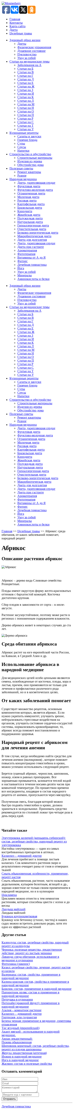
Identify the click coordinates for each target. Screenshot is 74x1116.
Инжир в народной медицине (22, 1056)
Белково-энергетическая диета (37, 232)
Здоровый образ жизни (24, 40)
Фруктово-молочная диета (35, 189)
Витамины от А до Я (31, 257)
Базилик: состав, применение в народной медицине (36, 988)
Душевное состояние (31, 50)
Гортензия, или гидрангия (19, 1017)
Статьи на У (25, 129)
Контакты (16, 22)
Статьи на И (25, 93)
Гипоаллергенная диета (33, 225)
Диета (13, 29)
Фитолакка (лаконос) (16, 964)
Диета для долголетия (32, 239)
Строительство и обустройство (30, 154)
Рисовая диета (27, 200)
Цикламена (9, 895)
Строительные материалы (34, 157)
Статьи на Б (25, 68)
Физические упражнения (34, 47)
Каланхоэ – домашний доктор (22, 855)
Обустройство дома (30, 165)
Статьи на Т (25, 125)
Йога (20, 268)
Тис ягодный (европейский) (20, 1028)
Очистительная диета (31, 229)
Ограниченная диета (31, 193)
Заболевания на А (29, 65)
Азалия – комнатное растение (21, 1010)
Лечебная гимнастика (32, 264)
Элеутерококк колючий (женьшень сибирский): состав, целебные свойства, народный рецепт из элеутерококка (34, 841)
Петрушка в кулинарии (17, 999)
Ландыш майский (13, 909)
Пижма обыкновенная (17, 1042)
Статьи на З (25, 90)
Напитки (23, 150)
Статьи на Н (25, 108)
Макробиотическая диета (34, 236)
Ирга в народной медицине (20, 1060)
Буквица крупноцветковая (19, 916)
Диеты (21, 43)
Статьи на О (25, 111)
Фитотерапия (26, 254)
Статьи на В (25, 72)
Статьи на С (25, 122)
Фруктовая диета (28, 186)
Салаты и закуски (29, 136)
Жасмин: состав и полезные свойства (27, 1063)
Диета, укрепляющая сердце (36, 182)
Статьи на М (25, 104)
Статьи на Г (25, 75)
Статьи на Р (25, 118)
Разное (21, 175)
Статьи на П (25, 115)
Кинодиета (24, 211)
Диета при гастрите (30, 247)
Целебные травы (20, 33)
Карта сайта (17, 26)
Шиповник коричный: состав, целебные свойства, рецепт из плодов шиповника (35, 1047)
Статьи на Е (25, 83)
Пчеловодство (27, 54)
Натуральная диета (30, 222)
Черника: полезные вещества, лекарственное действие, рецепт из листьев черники (32, 951)
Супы (21, 143)
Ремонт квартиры (29, 172)
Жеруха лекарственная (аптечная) (24, 1053)
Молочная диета (28, 197)
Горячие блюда (27, 140)
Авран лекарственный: (17, 1038)
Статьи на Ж (25, 86)
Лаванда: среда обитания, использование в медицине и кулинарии (30, 958)
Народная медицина (23, 179)
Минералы (24, 275)
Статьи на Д (25, 79)
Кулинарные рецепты (23, 132)
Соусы (21, 147)
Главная (14, 19)
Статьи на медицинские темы (29, 61)
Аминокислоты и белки (33, 279)
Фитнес (22, 261)
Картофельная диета (31, 204)
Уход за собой (26, 58)
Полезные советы (21, 168)
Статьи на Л (25, 100)
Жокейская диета (28, 214)
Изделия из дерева (29, 161)
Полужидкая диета (30, 218)
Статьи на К (25, 97)
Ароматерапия (27, 250)
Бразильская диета (29, 207)
